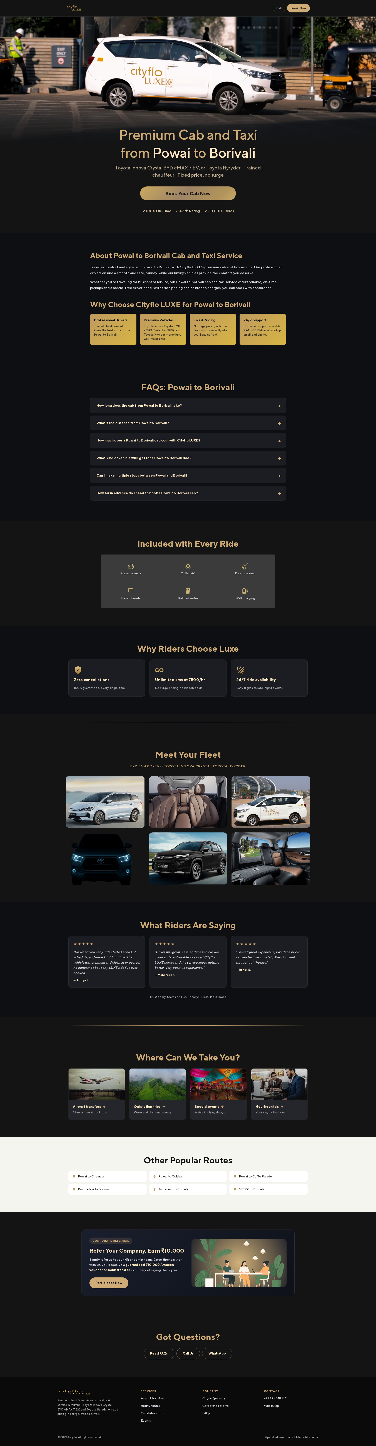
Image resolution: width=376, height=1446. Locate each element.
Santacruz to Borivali (173, 1189)
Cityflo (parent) (213, 1398)
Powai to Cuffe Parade (255, 1176)
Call (279, 8)
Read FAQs (159, 1353)
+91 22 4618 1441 (276, 1398)
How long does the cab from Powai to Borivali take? (139, 405)
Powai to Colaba (170, 1176)
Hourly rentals (151, 1405)
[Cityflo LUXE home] (74, 8)
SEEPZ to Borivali (251, 1189)
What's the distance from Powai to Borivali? (132, 423)
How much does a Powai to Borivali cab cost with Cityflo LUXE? (148, 440)
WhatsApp (217, 1353)
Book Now (298, 8)
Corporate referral (215, 1405)
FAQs (206, 1413)
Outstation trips (152, 1413)
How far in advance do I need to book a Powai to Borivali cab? (147, 493)
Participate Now (109, 1283)
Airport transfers (153, 1398)
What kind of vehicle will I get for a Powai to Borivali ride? (143, 458)
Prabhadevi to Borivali (93, 1189)
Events (146, 1420)
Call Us (188, 1353)
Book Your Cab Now (188, 193)
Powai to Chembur (91, 1176)
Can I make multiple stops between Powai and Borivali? (142, 475)
